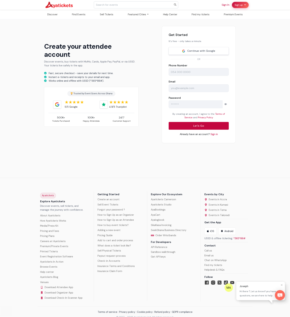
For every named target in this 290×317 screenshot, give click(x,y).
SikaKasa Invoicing (161, 225)
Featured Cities (137, 14)
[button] (225, 104)
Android (228, 231)
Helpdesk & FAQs (214, 269)
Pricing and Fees (49, 231)
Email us (209, 255)
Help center (47, 272)
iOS (212, 231)
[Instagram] (213, 282)
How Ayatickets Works (53, 220)
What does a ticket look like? (114, 245)
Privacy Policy (205, 117)
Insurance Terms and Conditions (116, 266)
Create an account (108, 199)
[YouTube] (232, 282)
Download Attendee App (59, 287)
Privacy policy (127, 312)
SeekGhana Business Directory (168, 230)
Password (175, 98)
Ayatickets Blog (49, 277)
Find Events (78, 14)
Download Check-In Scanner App (64, 298)
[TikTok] (226, 282)
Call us (208, 250)
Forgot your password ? (111, 209)
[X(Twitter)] (219, 282)
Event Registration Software (56, 256)
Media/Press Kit (49, 225)
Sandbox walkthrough (163, 252)
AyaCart (155, 215)
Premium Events (233, 14)
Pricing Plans (47, 236)
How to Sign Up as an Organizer (116, 215)
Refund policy (162, 312)
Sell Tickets (106, 14)
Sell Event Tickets (108, 204)
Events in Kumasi (218, 204)
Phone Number (178, 65)
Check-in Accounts (109, 261)
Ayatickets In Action (51, 261)
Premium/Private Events (54, 246)
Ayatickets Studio (161, 204)
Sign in (225, 5)
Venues (44, 282)
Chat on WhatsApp (215, 260)
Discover (52, 14)
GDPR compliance (182, 312)
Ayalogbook (157, 220)
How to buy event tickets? (113, 225)
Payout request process (112, 256)
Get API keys (158, 256)
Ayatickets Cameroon (163, 199)
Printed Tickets (49, 251)
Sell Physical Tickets (109, 250)
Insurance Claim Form (110, 271)
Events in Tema (218, 210)
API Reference (159, 247)
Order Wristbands (165, 235)
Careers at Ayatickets (53, 241)
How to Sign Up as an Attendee (116, 220)
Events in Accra (218, 199)
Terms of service (107, 312)
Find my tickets (200, 14)
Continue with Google (200, 51)
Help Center (170, 14)
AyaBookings (158, 209)
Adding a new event (109, 230)
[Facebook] (206, 282)
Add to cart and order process (115, 240)
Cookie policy (145, 312)
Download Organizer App (59, 292)
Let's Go (198, 126)
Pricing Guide (105, 235)
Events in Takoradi (219, 215)
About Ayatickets (50, 215)
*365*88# (239, 238)
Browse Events (48, 266)
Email (172, 81)
